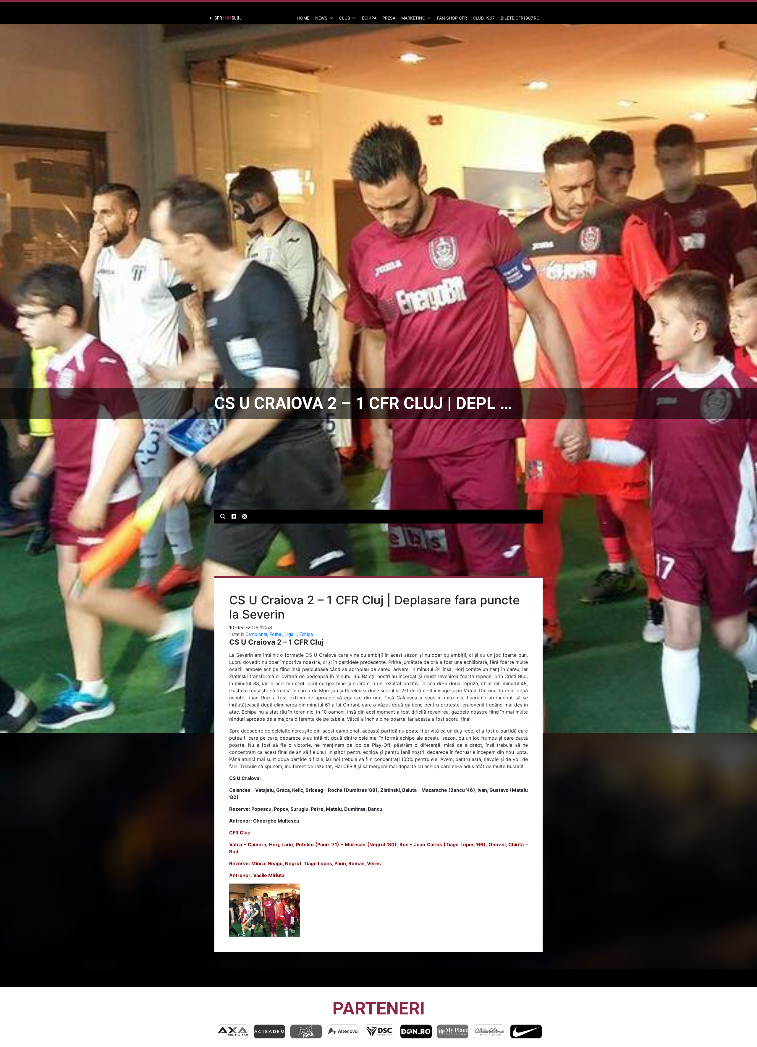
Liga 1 (290, 634)
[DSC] (306, 1031)
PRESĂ (388, 17)
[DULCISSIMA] (416, 1031)
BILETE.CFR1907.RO (520, 17)
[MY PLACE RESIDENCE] (379, 1031)
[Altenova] (269, 1031)
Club (344, 17)
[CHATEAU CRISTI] (489, 1031)
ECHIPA (369, 17)
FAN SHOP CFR (452, 17)
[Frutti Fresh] (232, 1031)
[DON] (342, 1031)
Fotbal (275, 634)
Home (303, 17)
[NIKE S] (452, 1031)
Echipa (306, 634)
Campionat (256, 634)
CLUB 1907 (484, 17)
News (321, 17)
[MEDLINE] (526, 1031)
